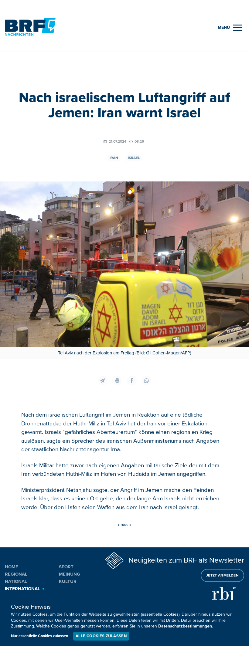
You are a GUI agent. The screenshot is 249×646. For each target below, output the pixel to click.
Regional (16, 574)
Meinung (69, 574)
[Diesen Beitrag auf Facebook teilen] (132, 380)
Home (11, 567)
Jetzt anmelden (222, 575)
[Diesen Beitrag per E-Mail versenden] (102, 380)
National (16, 581)
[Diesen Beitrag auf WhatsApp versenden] (146, 380)
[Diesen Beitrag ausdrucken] (117, 380)
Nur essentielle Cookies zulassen (39, 636)
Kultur (68, 581)
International (22, 588)
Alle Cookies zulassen (101, 636)
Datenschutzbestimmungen (185, 626)
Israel (134, 158)
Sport (66, 567)
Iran (114, 158)
